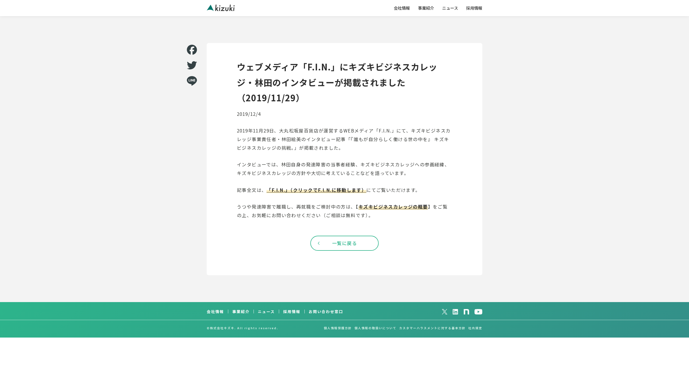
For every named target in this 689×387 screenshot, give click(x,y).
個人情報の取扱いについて (375, 328)
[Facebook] (192, 50)
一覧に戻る (344, 243)
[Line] (192, 81)
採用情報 (474, 8)
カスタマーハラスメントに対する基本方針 (432, 328)
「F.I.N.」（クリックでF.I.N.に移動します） (316, 190)
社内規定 (475, 328)
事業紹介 (426, 8)
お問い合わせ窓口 (326, 311)
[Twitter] (192, 65)
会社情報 (402, 8)
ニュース (450, 8)
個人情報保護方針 (338, 328)
